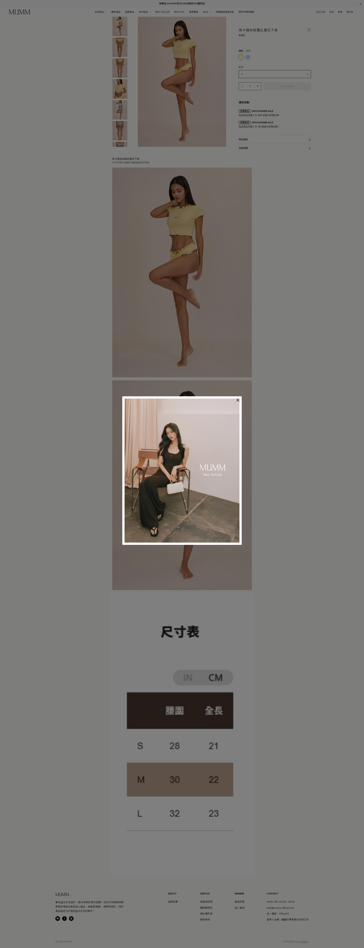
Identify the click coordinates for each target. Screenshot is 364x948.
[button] (238, 400)
